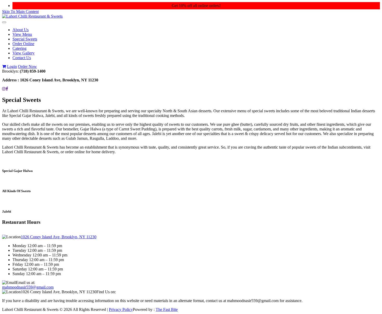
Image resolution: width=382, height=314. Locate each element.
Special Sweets (24, 39)
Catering (19, 48)
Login (12, 66)
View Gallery (23, 53)
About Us (20, 29)
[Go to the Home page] (32, 16)
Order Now (27, 66)
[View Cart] (4, 66)
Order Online (23, 43)
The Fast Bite (167, 309)
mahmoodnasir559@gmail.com (28, 287)
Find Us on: (106, 292)
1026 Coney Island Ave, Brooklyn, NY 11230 (58, 237)
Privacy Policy (121, 309)
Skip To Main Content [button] (20, 11)
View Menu (22, 34)
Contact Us (21, 57)
